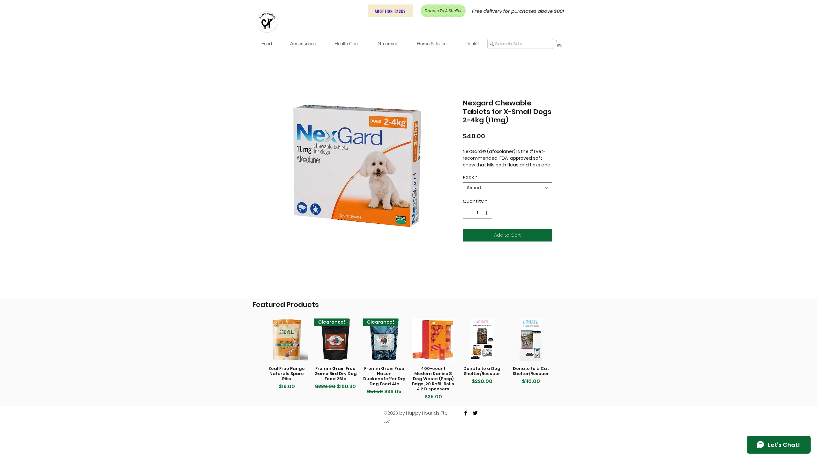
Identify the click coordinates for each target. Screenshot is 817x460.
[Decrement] (468, 221)
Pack (470, 185)
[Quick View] (287, 339)
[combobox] (507, 196)
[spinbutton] (477, 221)
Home (273, 77)
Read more (475, 173)
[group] (408, 359)
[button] (559, 44)
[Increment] (487, 221)
